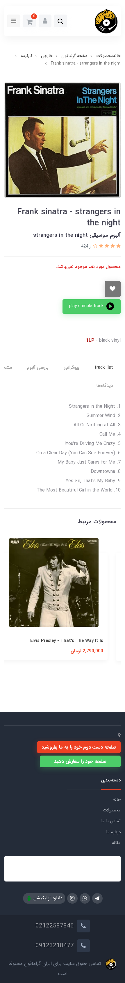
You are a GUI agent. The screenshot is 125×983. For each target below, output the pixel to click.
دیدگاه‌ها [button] (104, 385)
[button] (60, 21)
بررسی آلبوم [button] (38, 367)
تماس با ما (111, 821)
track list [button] (103, 367)
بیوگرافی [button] (71, 367)
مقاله (116, 842)
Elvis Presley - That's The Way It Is (75, 640)
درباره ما (113, 832)
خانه (117, 799)
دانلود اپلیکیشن (47, 898)
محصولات (112, 810)
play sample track (87, 305)
